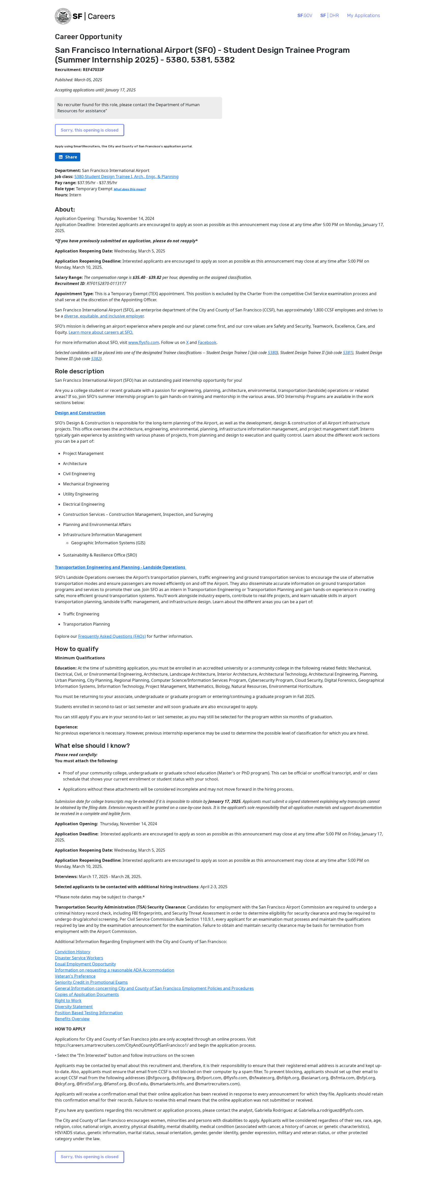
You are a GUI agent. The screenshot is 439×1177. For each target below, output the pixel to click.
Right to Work (68, 1000)
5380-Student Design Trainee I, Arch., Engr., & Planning (126, 176)
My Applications (363, 15)
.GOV (304, 15)
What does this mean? (130, 189)
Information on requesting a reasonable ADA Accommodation (114, 970)
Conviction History (72, 952)
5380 (272, 352)
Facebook (207, 342)
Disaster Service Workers (79, 958)
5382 (95, 358)
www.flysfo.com (143, 342)
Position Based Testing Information (89, 1012)
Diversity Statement (74, 1006)
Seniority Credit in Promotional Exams (91, 982)
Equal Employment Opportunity (85, 964)
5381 (347, 352)
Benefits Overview (72, 1019)
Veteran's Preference (75, 976)
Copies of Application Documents (87, 994)
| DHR (329, 15)
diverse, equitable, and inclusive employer (104, 316)
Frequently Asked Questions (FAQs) (112, 636)
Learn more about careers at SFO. (101, 332)
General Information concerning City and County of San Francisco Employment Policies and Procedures (154, 988)
